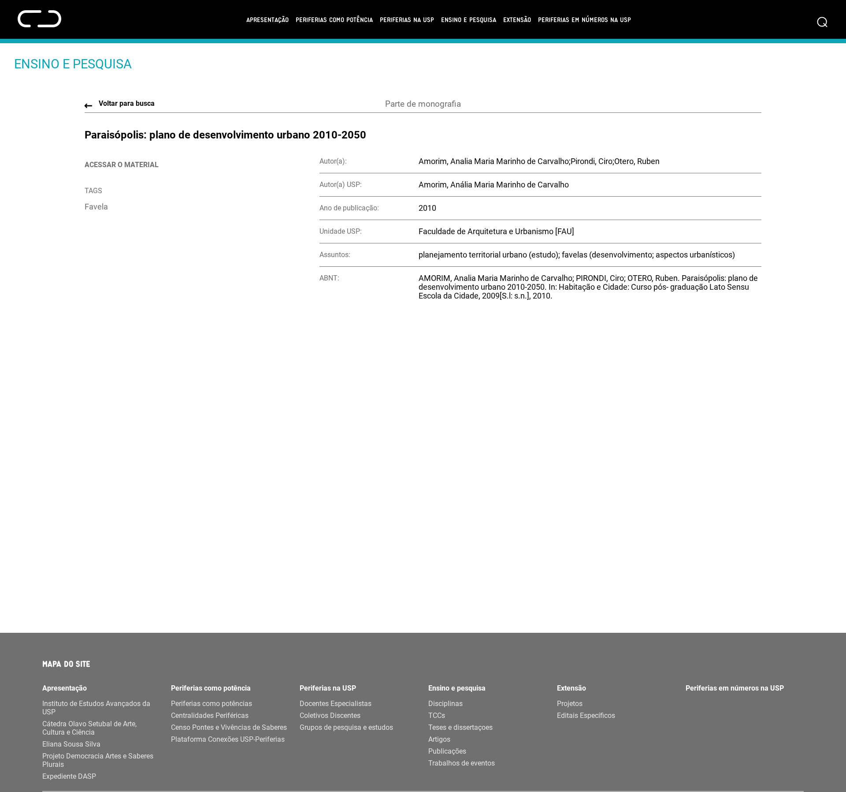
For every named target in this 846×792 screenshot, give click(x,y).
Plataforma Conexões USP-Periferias (228, 739)
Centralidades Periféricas (210, 715)
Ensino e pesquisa (468, 19)
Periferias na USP (407, 19)
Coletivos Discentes (330, 715)
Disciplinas (445, 703)
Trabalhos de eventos (461, 763)
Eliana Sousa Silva (71, 744)
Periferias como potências (211, 703)
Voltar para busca (127, 103)
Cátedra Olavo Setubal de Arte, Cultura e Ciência (89, 728)
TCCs (436, 715)
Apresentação (267, 19)
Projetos (570, 703)
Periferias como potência (334, 19)
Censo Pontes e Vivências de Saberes (229, 727)
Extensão (517, 19)
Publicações (447, 751)
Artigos (439, 739)
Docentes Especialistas (335, 703)
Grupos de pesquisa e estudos (346, 727)
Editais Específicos (586, 715)
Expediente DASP (69, 776)
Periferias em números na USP (584, 19)
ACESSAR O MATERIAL (122, 165)
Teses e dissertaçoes (460, 727)
